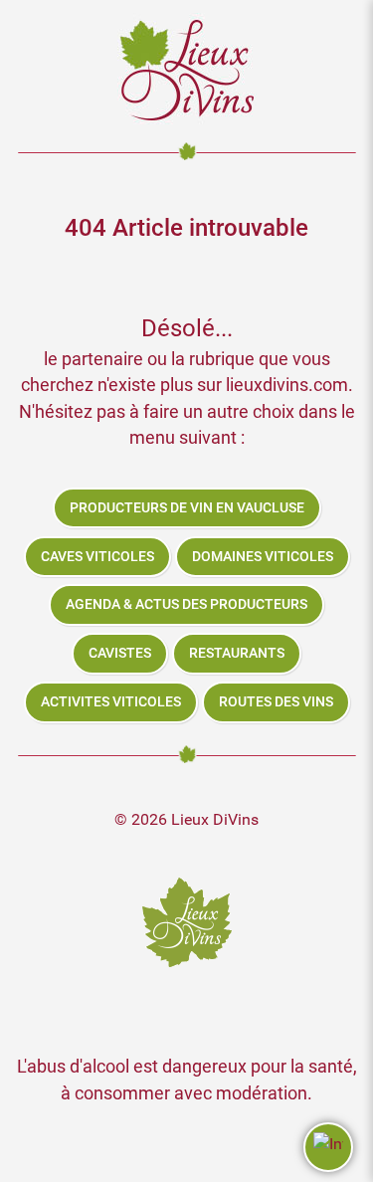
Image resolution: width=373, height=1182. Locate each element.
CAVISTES (120, 653)
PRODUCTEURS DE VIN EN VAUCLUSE (187, 507)
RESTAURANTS (236, 653)
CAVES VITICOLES (97, 556)
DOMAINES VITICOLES (262, 556)
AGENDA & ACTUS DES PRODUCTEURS (186, 604)
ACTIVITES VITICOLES (111, 701)
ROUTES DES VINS (276, 701)
